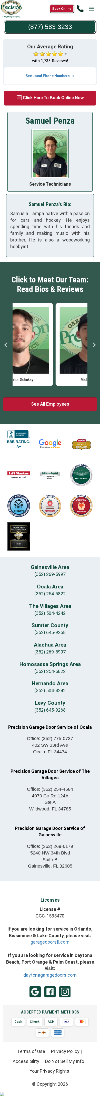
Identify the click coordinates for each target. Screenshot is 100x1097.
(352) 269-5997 (50, 574)
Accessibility (26, 1061)
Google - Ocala (35, 991)
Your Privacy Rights (49, 1071)
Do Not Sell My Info (64, 1061)
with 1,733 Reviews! (50, 60)
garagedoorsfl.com (50, 942)
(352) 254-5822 (50, 593)
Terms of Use (31, 1051)
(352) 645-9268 (50, 632)
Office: (50, 738)
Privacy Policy (65, 1051)
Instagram (65, 991)
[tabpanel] (50, 343)
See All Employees (50, 404)
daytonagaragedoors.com (50, 975)
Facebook (50, 991)
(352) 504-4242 (50, 613)
